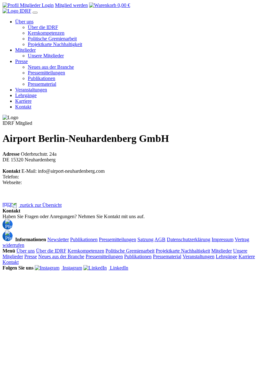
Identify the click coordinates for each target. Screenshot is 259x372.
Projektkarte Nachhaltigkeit (183, 250)
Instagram (71, 267)
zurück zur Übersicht (40, 205)
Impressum (222, 239)
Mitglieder (221, 250)
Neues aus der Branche (61, 256)
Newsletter (58, 239)
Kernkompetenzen (86, 250)
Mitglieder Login (36, 5)
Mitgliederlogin (30, 233)
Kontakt (23, 222)
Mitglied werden (71, 5)
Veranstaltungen (198, 256)
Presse (30, 256)
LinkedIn (118, 267)
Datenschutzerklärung (188, 239)
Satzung (145, 239)
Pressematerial (167, 256)
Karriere (246, 256)
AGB (160, 239)
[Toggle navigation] (35, 13)
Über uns (25, 250)
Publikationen (84, 239)
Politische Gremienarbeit (129, 250)
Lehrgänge (226, 256)
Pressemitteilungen (117, 239)
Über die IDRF (51, 250)
